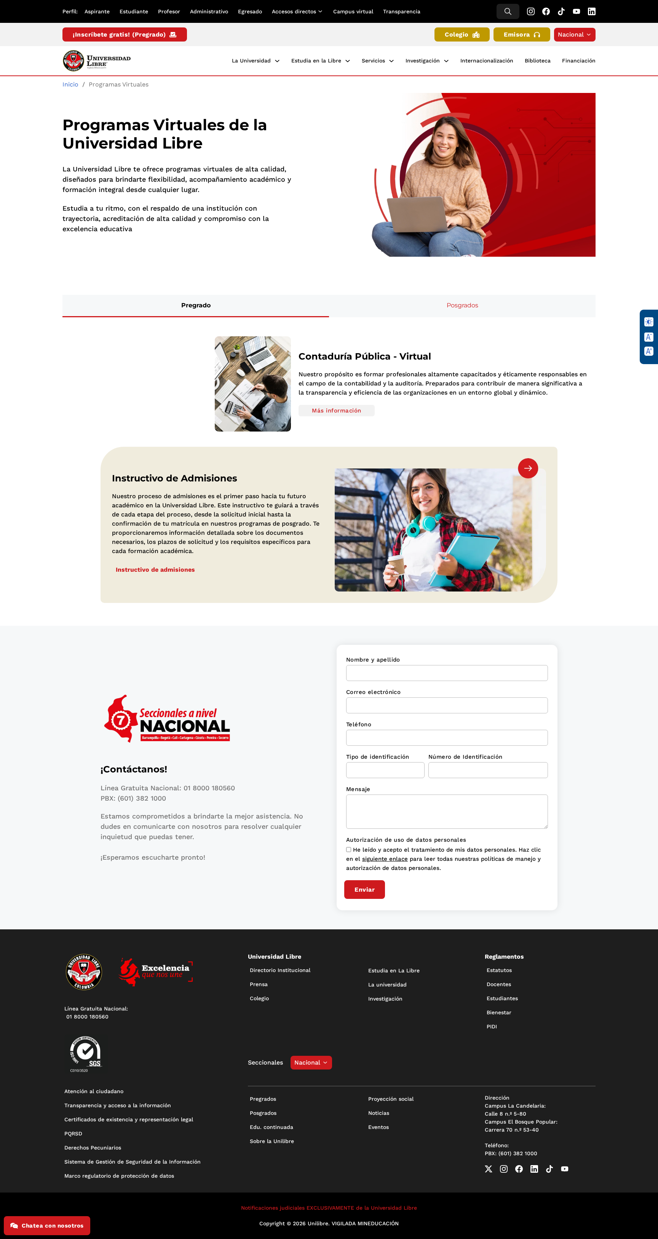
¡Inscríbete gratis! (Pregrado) (119, 34)
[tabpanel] (329, 384)
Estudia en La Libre (394, 970)
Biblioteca (538, 61)
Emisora (517, 34)
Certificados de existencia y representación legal (128, 1119)
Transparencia (401, 11)
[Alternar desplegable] (321, 11)
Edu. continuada (271, 1127)
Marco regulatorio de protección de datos (119, 1176)
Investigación (423, 61)
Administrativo (209, 11)
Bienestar (499, 1012)
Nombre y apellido (373, 659)
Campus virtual (353, 11)
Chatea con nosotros (53, 1225)
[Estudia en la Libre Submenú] (347, 61)
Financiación (579, 61)
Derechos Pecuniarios (92, 1148)
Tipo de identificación (377, 756)
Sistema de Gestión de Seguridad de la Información (132, 1162)
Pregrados (263, 1099)
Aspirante (97, 11)
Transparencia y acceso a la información (117, 1105)
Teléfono (358, 724)
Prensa (259, 984)
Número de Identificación (465, 756)
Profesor (169, 11)
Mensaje (358, 789)
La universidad (387, 985)
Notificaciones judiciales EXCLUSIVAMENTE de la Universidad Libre (329, 1208)
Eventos (378, 1127)
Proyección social (391, 1099)
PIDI (492, 1026)
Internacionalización (486, 61)
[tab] (195, 306)
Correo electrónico (373, 692)
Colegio (457, 34)
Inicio (70, 84)
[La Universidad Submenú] (277, 61)
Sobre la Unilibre (272, 1141)
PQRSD (73, 1133)
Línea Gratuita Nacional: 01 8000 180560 (96, 1013)
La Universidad (251, 61)
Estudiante (134, 11)
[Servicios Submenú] (391, 61)
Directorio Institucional (280, 970)
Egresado (250, 11)
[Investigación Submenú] (446, 61)
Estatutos (499, 970)
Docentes (499, 984)
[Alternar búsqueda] (508, 11)
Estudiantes (502, 998)
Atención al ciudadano (93, 1091)
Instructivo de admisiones (155, 569)
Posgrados (263, 1113)
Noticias (378, 1113)
